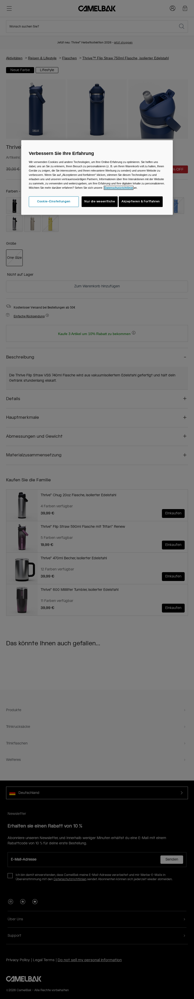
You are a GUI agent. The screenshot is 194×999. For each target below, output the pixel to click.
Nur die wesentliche (99, 202)
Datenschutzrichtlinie (118, 187)
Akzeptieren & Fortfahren (141, 202)
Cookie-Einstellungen (53, 202)
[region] (97, 177)
